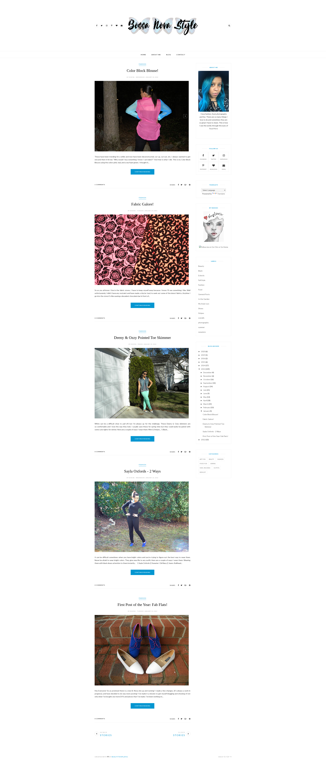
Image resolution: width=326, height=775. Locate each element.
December (207, 372)
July (204, 390)
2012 (203, 440)
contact (180, 55)
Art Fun (202, 459)
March (205, 404)
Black (200, 271)
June (205, 393)
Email (224, 169)
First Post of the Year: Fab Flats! (142, 604)
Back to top (224, 756)
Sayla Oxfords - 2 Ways (142, 471)
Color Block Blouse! (142, 70)
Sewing (213, 463)
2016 (203, 358)
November (207, 376)
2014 (203, 365)
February (206, 407)
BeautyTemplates (120, 756)
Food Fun (203, 463)
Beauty (201, 266)
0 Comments (100, 318)
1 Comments (100, 184)
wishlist (203, 472)
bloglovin (213, 169)
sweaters (202, 332)
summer (201, 327)
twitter (213, 159)
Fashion (142, 64)
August (206, 386)
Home (143, 55)
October (206, 379)
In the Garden (203, 299)
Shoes (200, 308)
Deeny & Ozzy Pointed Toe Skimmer (142, 337)
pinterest (203, 169)
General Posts (204, 294)
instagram (223, 159)
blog (168, 55)
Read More (213, 128)
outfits (216, 468)
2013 (203, 369)
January (206, 411)
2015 (203, 362)
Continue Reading (142, 172)
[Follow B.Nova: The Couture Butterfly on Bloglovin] (213, 241)
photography (203, 322)
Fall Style (201, 280)
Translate (221, 194)
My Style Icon (203, 304)
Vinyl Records (205, 468)
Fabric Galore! (142, 204)
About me (156, 55)
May (205, 397)
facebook (203, 159)
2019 (203, 355)
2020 (203, 351)
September (207, 383)
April (205, 400)
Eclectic (201, 275)
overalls (201, 318)
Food (200, 290)
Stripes (201, 313)
